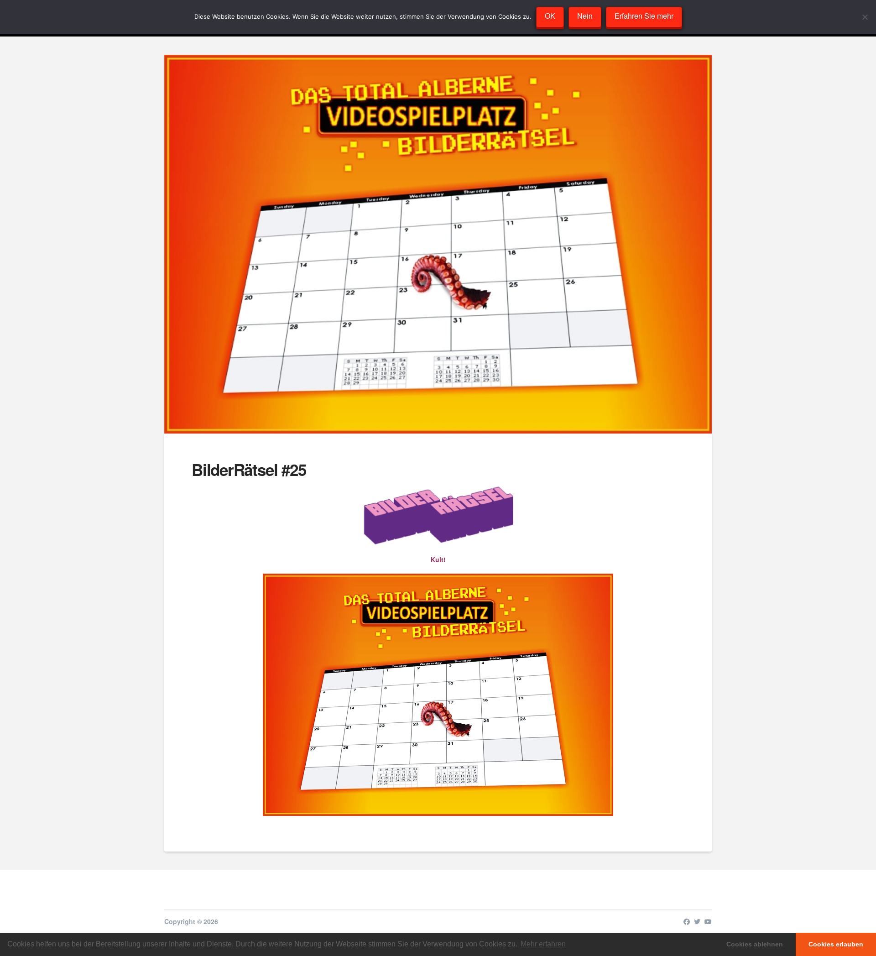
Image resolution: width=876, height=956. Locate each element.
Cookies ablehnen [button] (754, 944)
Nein (585, 15)
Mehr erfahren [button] (543, 944)
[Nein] (864, 16)
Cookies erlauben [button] (835, 944)
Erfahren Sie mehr (644, 15)
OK (550, 15)
